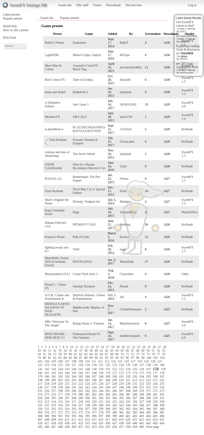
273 (162, 391)
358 (94, 408)
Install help (10, 26)
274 (40, 394)
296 (60, 398)
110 (87, 361)
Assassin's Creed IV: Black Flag (86, 67)
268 (128, 391)
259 (67, 391)
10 (71, 347)
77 (158, 354)
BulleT (124, 42)
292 (162, 394)
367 (155, 408)
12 (81, 347)
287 (128, 394)
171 (114, 373)
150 (101, 369)
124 (53, 365)
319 (87, 401)
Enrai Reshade (54, 191)
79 (39, 357)
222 (74, 383)
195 (148, 376)
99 (142, 357)
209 (114, 380)
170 (107, 373)
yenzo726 (126, 116)
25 (149, 347)
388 (40, 416)
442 (148, 423)
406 (162, 416)
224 (87, 383)
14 (92, 347)
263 (94, 391)
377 (94, 412)
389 (46, 416)
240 (67, 387)
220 (60, 383)
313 (46, 401)
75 (148, 354)
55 (44, 354)
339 (94, 405)
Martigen (125, 201)
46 (127, 350)
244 (94, 387)
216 (161, 380)
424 (155, 419)
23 (138, 347)
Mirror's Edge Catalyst (87, 55)
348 (155, 405)
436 (107, 423)
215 (155, 380)
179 (40, 376)
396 (94, 416)
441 (141, 423)
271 (148, 391)
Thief (76, 249)
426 (40, 423)
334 (60, 405)
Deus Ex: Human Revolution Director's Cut (89, 166)
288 (134, 394)
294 (46, 398)
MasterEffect (189, 212)
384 (141, 412)
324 (121, 401)
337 (80, 405)
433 (87, 423)
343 (121, 405)
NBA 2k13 (80, 116)
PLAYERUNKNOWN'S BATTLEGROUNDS (89, 129)
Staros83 (125, 79)
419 (121, 419)
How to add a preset (15, 30)
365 (141, 408)
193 (134, 376)
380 (114, 412)
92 (106, 357)
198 (40, 380)
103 (40, 361)
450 (74, 426)
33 (60, 350)
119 (146, 361)
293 (40, 398)
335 (67, 405)
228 (114, 383)
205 (87, 380)
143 (53, 369)
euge (123, 249)
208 (107, 380)
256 (46, 391)
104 (46, 361)
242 (80, 387)
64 (91, 354)
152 (114, 369)
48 (137, 350)
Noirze (124, 178)
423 (148, 419)
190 (114, 376)
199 (46, 380)
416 (100, 419)
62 (80, 354)
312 (40, 401)
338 (87, 405)
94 (117, 357)
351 (46, 408)
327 (141, 401)
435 (101, 423)
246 (107, 387)
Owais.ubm (127, 141)
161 (46, 373)
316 (67, 401)
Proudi (124, 286)
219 (53, 383)
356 (80, 408)
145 (67, 369)
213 (141, 380)
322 (107, 401)
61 (75, 354)
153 (121, 369)
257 (53, 391)
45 (122, 350)
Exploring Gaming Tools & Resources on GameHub (188, 49)
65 (96, 354)
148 (87, 369)
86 (75, 357)
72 (132, 354)
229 (121, 383)
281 (87, 394)
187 (94, 376)
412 (73, 419)
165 (74, 373)
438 (121, 423)
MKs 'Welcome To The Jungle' (57, 323)
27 (159, 347)
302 (101, 398)
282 (94, 394)
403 (141, 416)
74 (142, 354)
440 (134, 423)
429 (60, 423)
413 (80, 419)
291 (155, 394)
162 (53, 373)
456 (114, 426)
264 (101, 391)
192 (128, 376)
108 (74, 361)
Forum (97, 5)
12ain (123, 166)
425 (161, 419)
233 (148, 383)
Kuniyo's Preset (55, 237)
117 (133, 361)
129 (87, 365)
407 (40, 419)
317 (74, 401)
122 (40, 365)
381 (121, 412)
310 (155, 398)
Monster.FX (52, 116)
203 (74, 380)
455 (107, 426)
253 (155, 387)
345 (134, 405)
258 (60, 391)
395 (87, 416)
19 (118, 347)
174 (134, 373)
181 (53, 376)
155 (134, 369)
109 (80, 361)
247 (114, 387)
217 (40, 383)
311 (162, 398)
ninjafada (125, 92)
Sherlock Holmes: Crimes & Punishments (89, 296)
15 (97, 347)
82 (54, 357)
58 (60, 354)
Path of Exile (81, 237)
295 (53, 398)
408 (46, 419)
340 (101, 405)
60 (70, 354)
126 (67, 365)
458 (128, 426)
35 (70, 350)
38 (85, 350)
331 (40, 405)
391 (60, 416)
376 (87, 412)
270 (141, 391)
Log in (192, 5)
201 (60, 380)
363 (128, 408)
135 (128, 365)
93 (111, 357)
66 (101, 354)
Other (185, 274)
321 (101, 401)
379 (107, 412)
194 (141, 376)
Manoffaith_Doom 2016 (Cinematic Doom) (56, 261)
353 (60, 408)
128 (80, 365)
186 (87, 376)
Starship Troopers (84, 286)
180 (46, 376)
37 (80, 350)
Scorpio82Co (128, 212)
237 (46, 387)
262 (87, 391)
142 (46, 369)
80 (44, 357)
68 (111, 354)
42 (106, 350)
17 (107, 347)
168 (94, 373)
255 (40, 391)
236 (40, 387)
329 (155, 401)
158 (156, 369)
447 (53, 426)
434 (94, 423)
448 (60, 426)
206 (94, 380)
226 (101, 383)
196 (155, 376)
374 (74, 412)
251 (141, 387)
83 (60, 357)
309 (148, 398)
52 (158, 350)
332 (46, 405)
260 (74, 391)
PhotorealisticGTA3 (57, 274)
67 (106, 354)
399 (114, 416)
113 (107, 361)
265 (107, 391)
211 (128, 380)
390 (53, 416)
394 (80, 416)
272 (155, 391)
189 (107, 376)
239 (60, 387)
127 (74, 365)
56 (49, 354)
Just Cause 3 (80, 104)
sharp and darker (55, 92)
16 (102, 347)
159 (163, 369)
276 (53, 394)
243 (87, 387)
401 (128, 416)
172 (121, 373)
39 (91, 350)
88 (85, 357)
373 (67, 412)
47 (132, 350)
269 (134, 391)
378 (101, 412)
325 (128, 401)
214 (148, 380)
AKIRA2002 (128, 104)
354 (67, 408)
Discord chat (133, 5)
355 (74, 408)
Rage (76, 212)
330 (162, 401)
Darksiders (79, 42)
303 (107, 398)
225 (94, 383)
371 (53, 412)
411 (67, 419)
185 (80, 376)
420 (128, 419)
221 (67, 383)
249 (128, 387)
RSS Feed (9, 37)
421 (134, 419)
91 (101, 357)
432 (80, 423)
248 (121, 387)
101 (155, 357)
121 (159, 361)
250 (134, 387)
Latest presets (11, 14)
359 (101, 408)
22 (133, 347)
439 (128, 423)
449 (67, 426)
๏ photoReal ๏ (54, 129)
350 (40, 408)
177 (155, 373)
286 (121, 394)
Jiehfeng (125, 224)
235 (162, 383)
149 (94, 369)
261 (80, 391)
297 (67, 398)
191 (121, 376)
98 (137, 357)
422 (141, 419)
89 (91, 357)
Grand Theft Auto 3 (85, 274)
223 (80, 383)
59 (65, 354)
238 (53, 387)
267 (121, 391)
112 (100, 361)
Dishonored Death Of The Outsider (86, 335)
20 (123, 347)
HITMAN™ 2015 (84, 224)
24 (143, 347)
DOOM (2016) (82, 261)
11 (76, 347)
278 (67, 394)
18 (112, 347)
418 (114, 419)
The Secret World (84, 154)
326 (134, 401)
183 (67, 376)
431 (74, 423)
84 (65, 357)
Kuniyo (124, 237)
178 (162, 373)
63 (85, 354)
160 (40, 373)
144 (60, 369)
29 (39, 350)
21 (128, 347)
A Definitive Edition (52, 104)
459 (134, 426)
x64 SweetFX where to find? (185, 23)
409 (53, 419)
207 (101, 380)
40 (96, 350)
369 (40, 412)
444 (162, 423)
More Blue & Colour (53, 67)
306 (128, 398)
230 (128, 383)
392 (67, 416)
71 (127, 354)
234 (155, 383)
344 (128, 405)
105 (53, 361)
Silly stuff (82, 5)
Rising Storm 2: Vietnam (88, 323)
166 (80, 373)
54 (39, 354)
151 (107, 369)
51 (153, 350)
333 (53, 405)
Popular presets (12, 18)
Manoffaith (127, 261)
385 (148, 412)
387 (162, 412)
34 (65, 350)
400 (121, 416)
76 (153, 354)
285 (114, 394)
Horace (184, 58)
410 (60, 419)
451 (80, 426)
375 (80, 412)
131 (101, 365)
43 (111, 350)
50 (148, 350)
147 (80, 369)
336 (74, 405)
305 (121, 398)
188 (101, 376)
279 (74, 394)
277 (60, 394)
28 (164, 347)
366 (148, 408)
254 (162, 387)
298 (74, 398)
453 (94, 426)
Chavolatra (126, 274)
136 (134, 365)
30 (44, 350)
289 (141, 394)
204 (80, 380)
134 (121, 365)
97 (132, 357)
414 (87, 419)
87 (80, 357)
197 (162, 376)
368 (162, 408)
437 (114, 423)
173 (128, 373)
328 (148, 401)
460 (141, 426)
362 (121, 408)
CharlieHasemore (131, 309)
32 (54, 350)
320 (94, 401)
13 (86, 347)
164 (67, 373)
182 (60, 376)
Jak (122, 297)
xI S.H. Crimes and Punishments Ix (57, 296)
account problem (186, 35)
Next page (152, 426)
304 (114, 398)
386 (155, 412)
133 (114, 365)
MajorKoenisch (129, 323)
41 (101, 350)
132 (107, 365)
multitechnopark (130, 335)
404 (148, 416)
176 (148, 373)
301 (94, 398)
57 (54, 354)
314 (53, 401)
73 (137, 354)
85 (70, 357)
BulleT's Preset (54, 42)
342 (114, 405)
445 (40, 426)
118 (139, 361)
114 (113, 361)
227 (107, 383)
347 (148, 405)
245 (101, 387)
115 (120, 361)
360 (107, 408)
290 (148, 394)
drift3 (183, 31)
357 (87, 408)
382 (128, 412)
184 (74, 376)
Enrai (123, 191)
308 (141, 398)
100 (148, 357)
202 (67, 380)
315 (60, 401)
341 (107, 405)
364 (134, 408)
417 (107, 419)
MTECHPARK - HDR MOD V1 (56, 335)
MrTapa (125, 55)
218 (46, 383)
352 (53, 408)
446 (46, 426)
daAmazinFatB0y (131, 67)
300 (87, 398)
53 (163, 350)
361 (114, 408)
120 (153, 361)
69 (117, 354)
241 (74, 387)
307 (134, 398)
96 (127, 357)
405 (155, 416)
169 (101, 373)
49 (142, 350)
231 (134, 383)
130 (94, 365)
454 (101, 426)
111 (94, 361)
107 (67, 361)
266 (114, 391)
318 (80, 401)
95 (122, 357)
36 (75, 350)
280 (80, 394)
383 (134, 412)
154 (128, 369)
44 (117, 350)
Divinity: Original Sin (86, 201)
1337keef (125, 129)
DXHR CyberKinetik (53, 166)
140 (162, 365)
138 (148, 365)
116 (126, 361)
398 (107, 416)
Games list (64, 5)
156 (141, 369)
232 (141, 383)
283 (101, 394)
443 (155, 423)
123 (46, 365)
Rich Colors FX (55, 79)
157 (148, 369)
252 (148, 387)
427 (46, 423)
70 (122, 354)
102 (162, 357)
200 (53, 380)
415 (94, 419)
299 (80, 398)
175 (141, 373)
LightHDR (52, 55)
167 (87, 373)
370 (46, 412)
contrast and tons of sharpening (57, 153)
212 (134, 380)
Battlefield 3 (80, 92)
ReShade (187, 129)
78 (163, 354)
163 (60, 373)
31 (49, 350)
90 (96, 357)
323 (114, 401)
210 (121, 380)
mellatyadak (186, 72)
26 (154, 347)
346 (141, 405)
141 (40, 369)
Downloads (113, 5)
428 (53, 423)
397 (101, 416)
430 (67, 423)
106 (60, 361)
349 (162, 405)
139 (155, 365)
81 (49, 357)
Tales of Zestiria (83, 79)
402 (134, 416)
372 (60, 412)
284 (107, 394)
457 (121, 426)
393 (74, 416)
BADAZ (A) (53, 178)
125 (60, 365)
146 (74, 369)
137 (141, 365)
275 (46, 394)
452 (87, 426)
